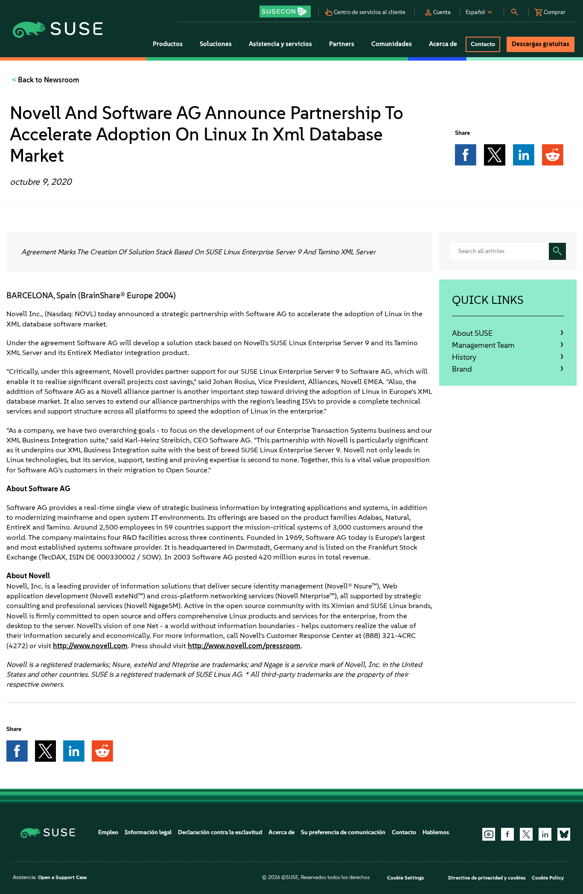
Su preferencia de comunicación (343, 832)
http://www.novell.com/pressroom (244, 645)
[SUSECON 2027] (285, 11)
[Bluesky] (563, 834)
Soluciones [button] (216, 44)
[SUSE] (51, 832)
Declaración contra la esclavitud (220, 832)
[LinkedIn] (545, 834)
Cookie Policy (548, 878)
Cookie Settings (405, 878)
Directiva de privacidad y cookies (486, 878)
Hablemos (436, 832)
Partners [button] (341, 44)
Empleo (108, 832)
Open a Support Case (62, 877)
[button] (287, 8)
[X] (526, 834)
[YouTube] (488, 834)
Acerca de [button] (443, 44)
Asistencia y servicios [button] (280, 44)
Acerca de (281, 832)
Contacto (404, 832)
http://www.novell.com (90, 645)
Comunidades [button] (391, 44)
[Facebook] (507, 834)
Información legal (148, 832)
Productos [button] (168, 44)
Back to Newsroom (47, 80)
